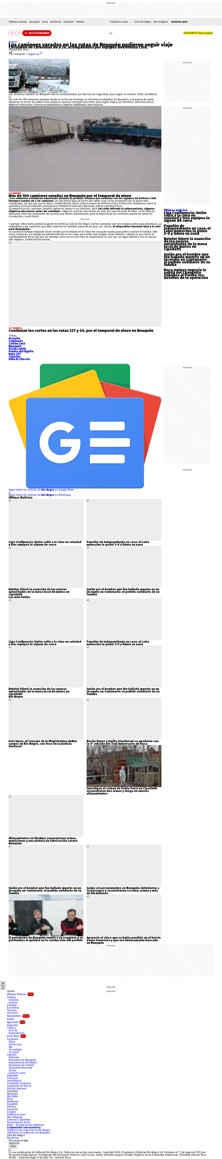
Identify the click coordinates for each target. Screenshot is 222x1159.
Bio (10, 1047)
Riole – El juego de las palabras (25, 1125)
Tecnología (15, 1049)
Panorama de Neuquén (22, 1060)
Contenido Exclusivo (19, 1083)
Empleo (11, 1112)
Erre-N (13, 1030)
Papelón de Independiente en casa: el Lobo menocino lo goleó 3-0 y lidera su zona (187, 229)
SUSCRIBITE (198, 33)
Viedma (80, 21)
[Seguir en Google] (10, 96)
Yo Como (14, 1052)
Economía (13, 1007)
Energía (11, 1005)
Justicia (13, 1002)
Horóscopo (15, 1044)
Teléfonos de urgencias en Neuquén (28, 1132)
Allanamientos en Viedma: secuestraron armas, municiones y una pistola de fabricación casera (43, 839)
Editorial (14, 1057)
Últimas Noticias (20, 994)
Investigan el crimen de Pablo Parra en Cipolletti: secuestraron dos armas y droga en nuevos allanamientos (122, 791)
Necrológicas (161, 21)
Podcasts (12, 1078)
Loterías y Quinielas (19, 1119)
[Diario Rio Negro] (10, 1149)
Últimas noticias (18, 21)
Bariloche (55, 21)
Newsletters (18, 1015)
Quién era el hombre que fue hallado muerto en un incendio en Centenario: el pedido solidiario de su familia (187, 259)
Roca (45, 21)
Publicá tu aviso (16, 1114)
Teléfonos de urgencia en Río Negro (28, 1130)
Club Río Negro (142, 21)
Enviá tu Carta (17, 1073)
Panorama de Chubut (21, 1065)
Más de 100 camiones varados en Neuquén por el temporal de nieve (70, 195)
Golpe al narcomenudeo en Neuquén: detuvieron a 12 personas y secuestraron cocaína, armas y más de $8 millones (123, 890)
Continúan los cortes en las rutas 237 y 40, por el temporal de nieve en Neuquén (81, 330)
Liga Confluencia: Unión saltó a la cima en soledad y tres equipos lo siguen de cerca (187, 216)
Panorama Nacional (20, 1068)
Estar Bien (16, 1036)
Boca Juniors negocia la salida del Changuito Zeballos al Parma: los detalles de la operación (186, 274)
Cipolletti (69, 21)
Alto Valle (12, 1096)
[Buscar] (18, 33)
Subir (13, 1146)
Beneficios (13, 1138)
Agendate (15, 1022)
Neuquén (34, 21)
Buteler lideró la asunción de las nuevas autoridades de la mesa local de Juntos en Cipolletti (187, 243)
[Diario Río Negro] (111, 33)
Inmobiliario (14, 1080)
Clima (12, 1042)
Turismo (12, 1010)
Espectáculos (16, 1033)
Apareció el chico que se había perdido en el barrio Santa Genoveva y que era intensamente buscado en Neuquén (124, 940)
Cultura (11, 1028)
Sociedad (12, 1039)
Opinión (11, 1055)
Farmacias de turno (18, 1122)
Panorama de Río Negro (23, 1062)
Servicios (12, 1013)
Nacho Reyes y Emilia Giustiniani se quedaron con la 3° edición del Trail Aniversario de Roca (123, 742)
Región (13, 41)
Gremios (14, 1000)
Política (11, 997)
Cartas (12, 1070)
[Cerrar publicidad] (3, 983)
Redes (10, 1019)
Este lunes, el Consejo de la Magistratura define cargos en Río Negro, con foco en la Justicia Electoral (43, 743)
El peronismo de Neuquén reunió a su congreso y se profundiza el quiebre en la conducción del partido (46, 939)
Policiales (12, 1075)
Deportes (12, 1025)
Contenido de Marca (19, 1086)
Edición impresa (16, 1088)
